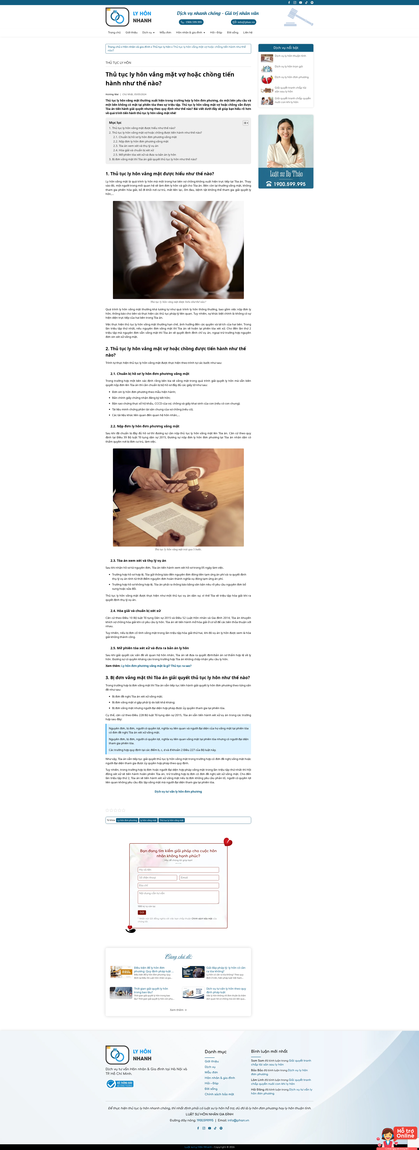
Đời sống (211, 1088)
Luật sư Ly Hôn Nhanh (198, 1147)
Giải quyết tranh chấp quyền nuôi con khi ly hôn (293, 100)
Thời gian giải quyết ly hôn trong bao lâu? (151, 990)
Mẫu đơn (211, 1072)
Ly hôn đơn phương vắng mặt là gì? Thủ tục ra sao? (156, 666)
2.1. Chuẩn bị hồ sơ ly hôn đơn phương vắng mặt (145, 137)
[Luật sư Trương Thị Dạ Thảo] (285, 152)
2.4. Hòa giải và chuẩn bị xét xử (134, 150)
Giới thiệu (212, 1061)
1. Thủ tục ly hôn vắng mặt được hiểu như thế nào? (142, 128)
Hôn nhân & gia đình (220, 1078)
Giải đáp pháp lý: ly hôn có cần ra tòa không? (226, 969)
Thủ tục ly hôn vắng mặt (171, 820)
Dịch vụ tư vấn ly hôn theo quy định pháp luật (226, 990)
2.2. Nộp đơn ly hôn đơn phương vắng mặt (140, 141)
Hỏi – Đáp (212, 1083)
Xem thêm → (178, 1010)
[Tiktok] (215, 1128)
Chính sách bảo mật (202, 919)
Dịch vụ (210, 1067)
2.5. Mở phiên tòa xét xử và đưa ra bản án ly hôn (145, 154)
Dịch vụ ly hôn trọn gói (289, 66)
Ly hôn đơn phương (127, 820)
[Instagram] (203, 1128)
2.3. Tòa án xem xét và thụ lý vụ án (136, 146)
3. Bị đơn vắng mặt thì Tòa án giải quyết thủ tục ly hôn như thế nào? (153, 159)
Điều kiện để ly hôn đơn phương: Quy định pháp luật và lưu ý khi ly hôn (154, 969)
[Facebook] (198, 1128)
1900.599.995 (205, 1120)
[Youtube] (209, 1128)
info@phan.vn (238, 1120)
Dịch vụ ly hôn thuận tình (290, 56)
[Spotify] (221, 1128)
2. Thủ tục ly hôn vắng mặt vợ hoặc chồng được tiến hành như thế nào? (155, 132)
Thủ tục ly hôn (118, 62)
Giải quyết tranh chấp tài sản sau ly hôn (290, 89)
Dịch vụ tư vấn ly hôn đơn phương (178, 791)
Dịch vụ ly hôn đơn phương (292, 77)
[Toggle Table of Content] (244, 123)
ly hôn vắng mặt (148, 820)
